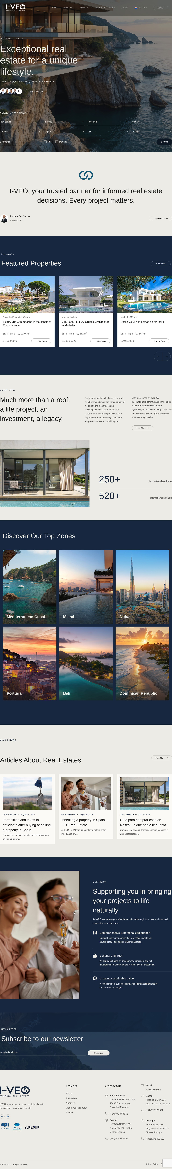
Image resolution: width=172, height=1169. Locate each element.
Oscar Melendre (9, 814)
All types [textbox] (48, 122)
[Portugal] (142, 1120)
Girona (113, 1120)
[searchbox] (20, 132)
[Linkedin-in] (8, 1116)
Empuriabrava (117, 1095)
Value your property (105, 8)
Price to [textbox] (135, 122)
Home (54, 8)
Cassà (149, 1096)
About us (84, 8)
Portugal (150, 1120)
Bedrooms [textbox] (5, 142)
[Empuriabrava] (106, 1095)
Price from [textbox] (92, 122)
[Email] (142, 1085)
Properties (68, 8)
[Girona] (106, 1120)
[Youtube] (2, 1116)
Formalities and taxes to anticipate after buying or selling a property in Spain (27, 825)
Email (149, 1085)
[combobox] (64, 121)
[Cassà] (142, 1095)
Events (124, 8)
